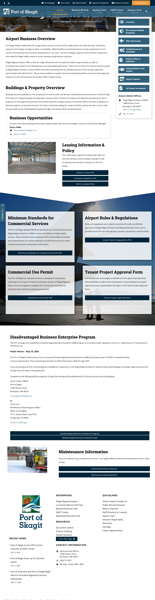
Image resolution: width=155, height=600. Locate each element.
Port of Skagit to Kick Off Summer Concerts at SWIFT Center (27, 547)
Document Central (64, 527)
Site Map (106, 526)
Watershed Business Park (68, 516)
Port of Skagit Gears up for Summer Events (28, 560)
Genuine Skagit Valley (112, 519)
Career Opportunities (112, 530)
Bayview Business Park (67, 508)
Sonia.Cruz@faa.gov (18, 422)
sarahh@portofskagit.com (21, 396)
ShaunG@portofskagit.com (25, 130)
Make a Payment (110, 508)
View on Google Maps (132, 109)
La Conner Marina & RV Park (69, 505)
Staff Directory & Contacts (114, 512)
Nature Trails (108, 516)
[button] (146, 11)
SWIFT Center (62, 512)
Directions (107, 523)
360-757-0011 (128, 114)
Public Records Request (113, 505)
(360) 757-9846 (20, 134)
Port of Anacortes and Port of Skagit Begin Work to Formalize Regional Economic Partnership (31, 575)
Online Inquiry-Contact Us (114, 501)
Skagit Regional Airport (67, 501)
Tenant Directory (64, 535)
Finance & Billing (64, 531)
